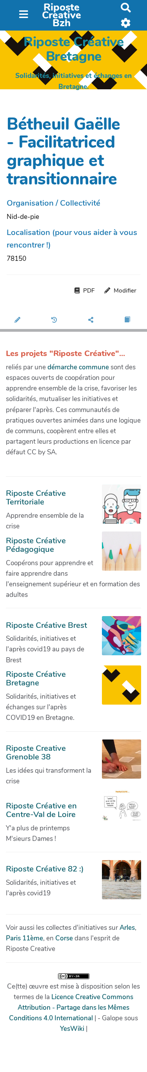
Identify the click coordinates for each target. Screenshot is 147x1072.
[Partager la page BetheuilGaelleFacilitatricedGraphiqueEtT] (92, 320)
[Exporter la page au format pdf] (128, 320)
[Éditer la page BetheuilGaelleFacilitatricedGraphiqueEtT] (18, 320)
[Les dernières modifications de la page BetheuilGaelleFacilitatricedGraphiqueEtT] (55, 320)
